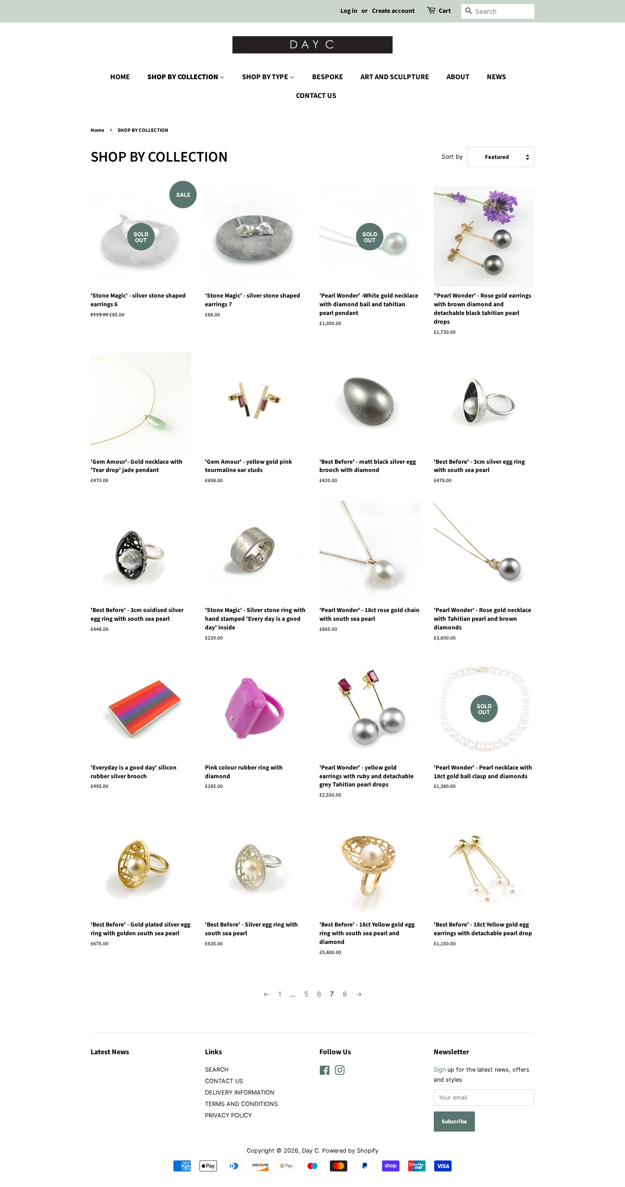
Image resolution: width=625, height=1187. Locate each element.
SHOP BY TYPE (266, 77)
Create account (393, 11)
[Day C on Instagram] (339, 1072)
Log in (348, 11)
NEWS (496, 77)
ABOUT (458, 77)
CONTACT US (316, 96)
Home (97, 130)
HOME (120, 77)
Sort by (452, 156)
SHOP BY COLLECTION (183, 77)
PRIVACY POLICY (228, 1115)
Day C (310, 1150)
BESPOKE (327, 77)
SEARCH (216, 1069)
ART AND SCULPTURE (395, 77)
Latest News (110, 1052)
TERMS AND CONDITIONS (241, 1103)
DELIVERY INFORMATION (240, 1092)
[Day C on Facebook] (324, 1072)
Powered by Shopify (350, 1150)
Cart (445, 11)
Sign (440, 1069)
